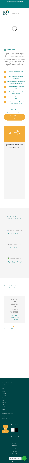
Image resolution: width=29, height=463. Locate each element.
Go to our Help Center (14, 117)
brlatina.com (6, 418)
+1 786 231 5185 (5, 405)
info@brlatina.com (18, 1)
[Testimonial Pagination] (13, 326)
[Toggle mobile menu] (26, 11)
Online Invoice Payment (14, 443)
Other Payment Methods (14, 451)
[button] (14, 50)
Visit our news (5, 429)
